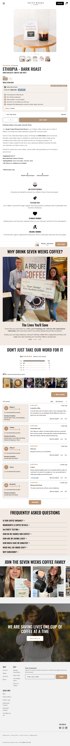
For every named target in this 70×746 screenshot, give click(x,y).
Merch (4, 679)
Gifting (4, 673)
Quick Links (6, 690)
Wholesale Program (6, 709)
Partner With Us (7, 697)
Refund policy (6, 735)
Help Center (16, 675)
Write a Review (61, 395)
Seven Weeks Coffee (12, 742)
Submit (61, 677)
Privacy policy (14, 735)
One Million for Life (7, 714)
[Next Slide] (66, 383)
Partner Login (6, 700)
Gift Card (5, 676)
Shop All (5, 670)
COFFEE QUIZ (59, 3)
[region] (35, 383)
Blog (4, 694)
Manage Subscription (16, 671)
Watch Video (34, 639)
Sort (52, 401)
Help (14, 667)
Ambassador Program (6, 704)
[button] (10, 66)
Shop (4, 667)
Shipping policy (33, 735)
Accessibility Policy (16, 679)
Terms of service (23, 735)
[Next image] (38, 54)
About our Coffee (16, 684)
